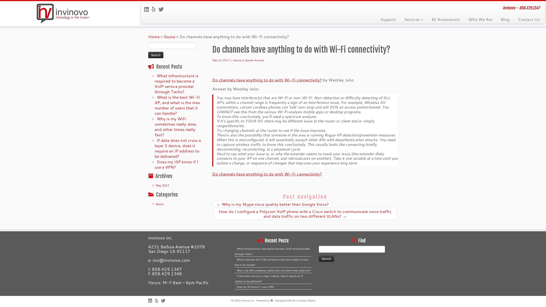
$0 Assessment (445, 19)
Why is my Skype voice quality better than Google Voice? (272, 204)
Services (412, 19)
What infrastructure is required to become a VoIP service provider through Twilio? (176, 83)
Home (154, 36)
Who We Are (480, 19)
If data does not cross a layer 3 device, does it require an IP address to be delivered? (178, 148)
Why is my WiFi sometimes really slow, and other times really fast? (176, 127)
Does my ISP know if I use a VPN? (176, 164)
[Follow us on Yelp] (155, 9)
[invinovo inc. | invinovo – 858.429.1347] (63, 13)
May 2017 (162, 185)
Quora (169, 36)
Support (388, 19)
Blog (505, 19)
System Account (254, 60)
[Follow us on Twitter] (162, 9)
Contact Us (529, 19)
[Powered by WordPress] (271, 299)
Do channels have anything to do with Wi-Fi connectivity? (267, 80)
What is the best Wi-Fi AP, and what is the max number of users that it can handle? (177, 105)
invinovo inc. (248, 300)
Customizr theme (305, 300)
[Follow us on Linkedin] (148, 9)
